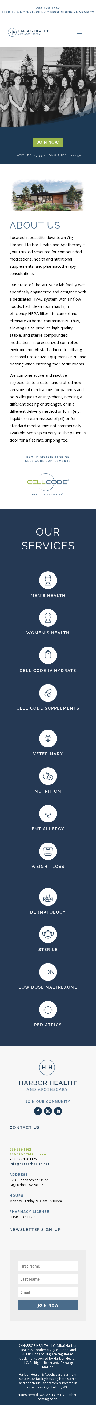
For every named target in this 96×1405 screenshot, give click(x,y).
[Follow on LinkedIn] (58, 1111)
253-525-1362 (20, 1149)
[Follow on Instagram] (48, 1111)
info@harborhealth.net (29, 1164)
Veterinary (48, 753)
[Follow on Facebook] (38, 1111)
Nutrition (48, 791)
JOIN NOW (48, 142)
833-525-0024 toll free (28, 1154)
